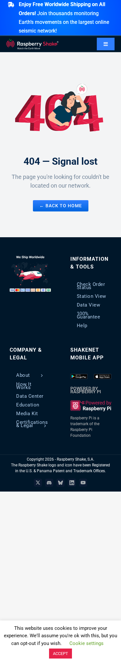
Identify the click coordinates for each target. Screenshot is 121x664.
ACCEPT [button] (60, 653)
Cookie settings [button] (86, 643)
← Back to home (60, 205)
